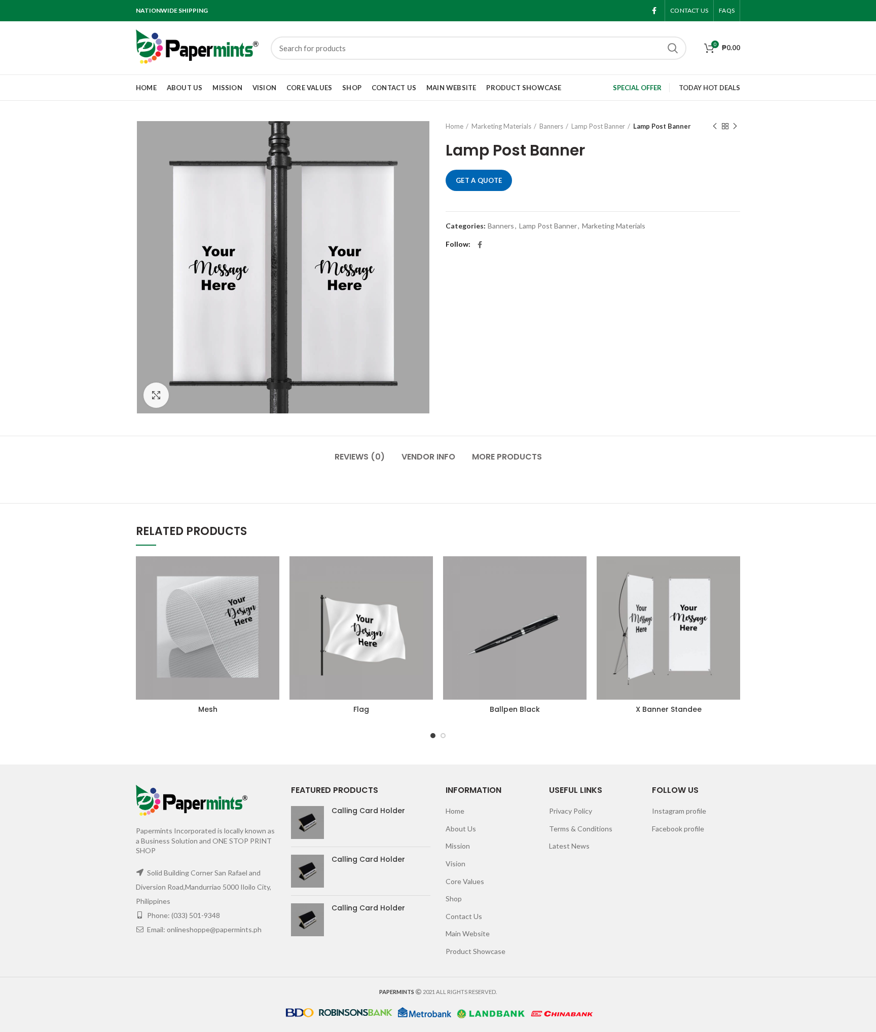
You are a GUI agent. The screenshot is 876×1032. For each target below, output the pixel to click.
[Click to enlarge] (156, 395)
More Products (507, 457)
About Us (461, 828)
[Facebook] (654, 10)
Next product (735, 126)
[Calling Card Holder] (307, 822)
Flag (361, 709)
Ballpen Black (515, 709)
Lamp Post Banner (598, 126)
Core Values (465, 881)
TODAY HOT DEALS (709, 88)
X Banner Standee (669, 709)
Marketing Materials (501, 126)
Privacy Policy (570, 811)
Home (454, 126)
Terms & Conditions (580, 828)
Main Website (468, 933)
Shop (454, 898)
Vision (455, 863)
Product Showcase (475, 951)
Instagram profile (679, 811)
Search (672, 48)
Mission (458, 846)
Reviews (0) (360, 457)
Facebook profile (678, 828)
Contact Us (464, 916)
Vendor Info (428, 457)
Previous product (715, 126)
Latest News (569, 846)
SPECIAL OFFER (637, 88)
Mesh (207, 709)
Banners (551, 126)
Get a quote (479, 180)
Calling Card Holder (368, 810)
